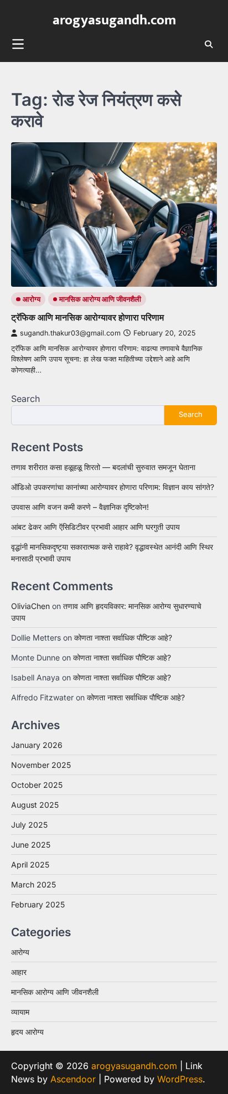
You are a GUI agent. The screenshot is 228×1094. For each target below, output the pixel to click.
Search (25, 398)
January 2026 (37, 745)
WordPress (180, 1079)
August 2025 (35, 804)
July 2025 (29, 824)
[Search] (208, 44)
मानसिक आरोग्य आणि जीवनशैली (100, 299)
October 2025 (37, 784)
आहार (19, 972)
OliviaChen (30, 606)
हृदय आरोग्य (27, 1031)
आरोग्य (31, 299)
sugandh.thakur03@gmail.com (70, 333)
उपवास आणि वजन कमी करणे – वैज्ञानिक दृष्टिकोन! (80, 507)
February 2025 (38, 904)
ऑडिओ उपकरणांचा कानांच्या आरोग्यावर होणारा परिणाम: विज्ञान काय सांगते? (112, 487)
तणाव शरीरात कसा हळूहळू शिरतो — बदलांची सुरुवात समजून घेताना (103, 467)
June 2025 (30, 844)
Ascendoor (73, 1079)
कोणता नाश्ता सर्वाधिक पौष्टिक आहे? (123, 637)
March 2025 (33, 884)
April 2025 (30, 864)
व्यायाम (20, 1011)
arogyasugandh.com (114, 20)
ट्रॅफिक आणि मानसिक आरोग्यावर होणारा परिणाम (87, 317)
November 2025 (41, 765)
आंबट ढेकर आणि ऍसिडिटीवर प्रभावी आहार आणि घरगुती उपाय (95, 526)
